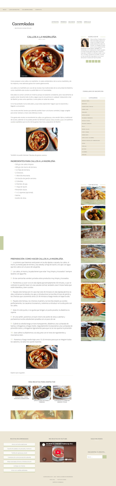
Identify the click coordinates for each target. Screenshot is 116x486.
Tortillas (84, 146)
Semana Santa (85, 134)
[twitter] (104, 9)
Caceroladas (23, 23)
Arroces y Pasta (85, 100)
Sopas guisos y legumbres (88, 137)
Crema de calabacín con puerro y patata (93, 280)
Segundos (71, 22)
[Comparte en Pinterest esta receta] (1, 246)
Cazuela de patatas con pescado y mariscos (19, 449)
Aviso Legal (53, 479)
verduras (84, 154)
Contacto (38, 9)
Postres (79, 22)
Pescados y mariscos (86, 123)
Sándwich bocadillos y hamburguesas (91, 140)
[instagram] (101, 9)
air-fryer (84, 149)
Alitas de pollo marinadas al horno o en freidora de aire (93, 202)
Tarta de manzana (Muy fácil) (93, 299)
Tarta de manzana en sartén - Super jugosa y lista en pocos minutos (93, 260)
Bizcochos (84, 103)
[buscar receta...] (112, 9)
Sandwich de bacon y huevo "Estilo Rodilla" (93, 241)
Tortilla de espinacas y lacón (19, 453)
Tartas (83, 143)
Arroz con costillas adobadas (19, 470)
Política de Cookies (61, 479)
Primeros (64, 22)
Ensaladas (84, 112)
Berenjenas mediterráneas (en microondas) (93, 318)
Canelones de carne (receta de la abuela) (19, 457)
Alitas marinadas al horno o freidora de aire (19, 461)
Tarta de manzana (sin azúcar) (93, 338)
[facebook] (98, 9)
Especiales (87, 22)
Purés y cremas (85, 132)
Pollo (83, 126)
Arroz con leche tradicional (19, 444)
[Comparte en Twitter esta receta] (1, 243)
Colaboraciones (27, 9)
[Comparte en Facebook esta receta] (1, 240)
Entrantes (55, 22)
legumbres (84, 151)
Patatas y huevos (86, 120)
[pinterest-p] (106, 9)
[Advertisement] (58, 3)
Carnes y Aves (85, 109)
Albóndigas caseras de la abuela (93, 221)
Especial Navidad (86, 115)
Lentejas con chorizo (19, 466)
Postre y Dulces (85, 129)
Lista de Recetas (14, 9)
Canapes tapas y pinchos (87, 106)
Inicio (4, 9)
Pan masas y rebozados (87, 117)
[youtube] (109, 9)
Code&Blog (60, 482)
